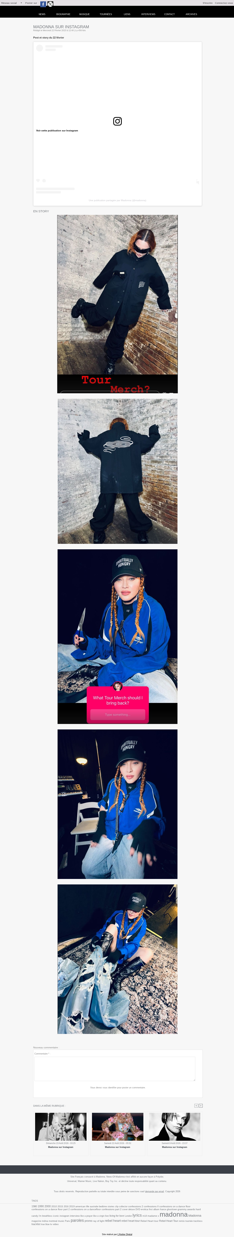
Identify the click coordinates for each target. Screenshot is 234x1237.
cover (125, 1209)
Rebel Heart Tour (168, 1220)
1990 (41, 1206)
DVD (138, 1209)
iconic (56, 1216)
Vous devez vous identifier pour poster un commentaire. (118, 1087)
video (56, 1224)
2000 (48, 1206)
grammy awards (186, 1209)
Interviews (148, 14)
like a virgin (98, 1216)
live (107, 1216)
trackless (197, 1221)
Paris (67, 1221)
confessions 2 (135, 1206)
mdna (45, 1221)
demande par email (154, 1191)
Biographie (63, 14)
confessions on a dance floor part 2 (51, 1209)
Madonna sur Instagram (60, 1147)
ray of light (98, 1221)
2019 (72, 1206)
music (61, 1221)
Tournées (106, 14)
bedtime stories (106, 1206)
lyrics (137, 1215)
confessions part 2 (111, 1209)
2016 (66, 1206)
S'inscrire (208, 3)
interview (75, 1215)
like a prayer (86, 1216)
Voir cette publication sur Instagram (57, 130)
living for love (116, 1215)
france (163, 1209)
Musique (84, 14)
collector (123, 1206)
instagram (64, 1216)
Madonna (194, 1215)
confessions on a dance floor (174, 1206)
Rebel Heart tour (149, 1221)
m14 (145, 1216)
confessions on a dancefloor (85, 1209)
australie (94, 1206)
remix (182, 1221)
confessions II (151, 1206)
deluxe (131, 1209)
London (128, 1216)
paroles (77, 1220)
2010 (54, 1206)
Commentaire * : (42, 1053)
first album (154, 1209)
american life (82, 1206)
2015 (60, 1206)
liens (127, 14)
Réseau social (9, 3)
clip (116, 1206)
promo (88, 1220)
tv (51, 1224)
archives (191, 14)
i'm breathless (45, 1216)
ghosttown (172, 1209)
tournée (189, 1221)
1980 (34, 1206)
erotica (144, 1209)
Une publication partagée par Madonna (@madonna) (117, 200)
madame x (153, 1216)
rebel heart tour (130, 1220)
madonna (174, 1214)
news (42, 14)
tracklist (36, 1224)
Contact (169, 14)
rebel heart (113, 1220)
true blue (45, 1224)
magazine (36, 1221)
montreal (53, 1221)
